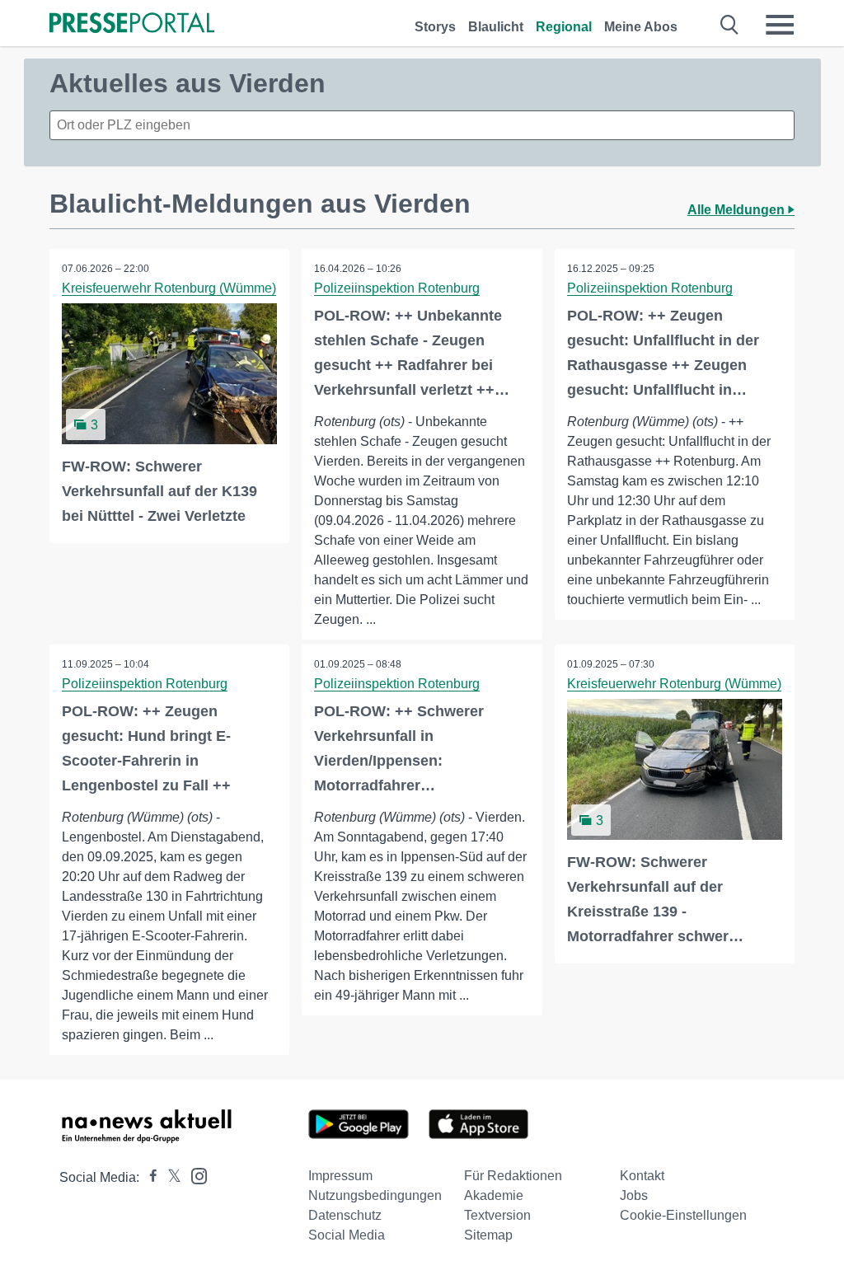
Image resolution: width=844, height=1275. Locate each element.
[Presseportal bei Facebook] (148, 1177)
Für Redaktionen (513, 1176)
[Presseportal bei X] (169, 1177)
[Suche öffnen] (730, 24)
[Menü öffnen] (780, 24)
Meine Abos (641, 27)
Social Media (346, 1235)
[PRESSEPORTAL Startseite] (131, 24)
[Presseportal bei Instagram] (194, 1175)
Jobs (634, 1195)
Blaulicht (495, 27)
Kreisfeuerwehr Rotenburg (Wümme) (169, 288)
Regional (564, 27)
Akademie (493, 1195)
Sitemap (488, 1235)
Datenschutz (345, 1215)
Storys (435, 27)
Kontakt (642, 1176)
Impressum (340, 1176)
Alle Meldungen (737, 210)
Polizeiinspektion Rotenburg (397, 288)
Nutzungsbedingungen (375, 1195)
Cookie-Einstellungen (683, 1215)
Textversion (497, 1215)
